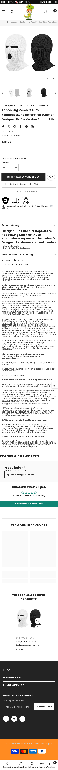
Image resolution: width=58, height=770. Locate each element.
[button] (47, 78)
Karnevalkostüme (25, 638)
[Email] (32, 126)
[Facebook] (3, 126)
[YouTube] (14, 719)
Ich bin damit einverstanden (19, 184)
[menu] (3, 12)
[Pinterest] (14, 126)
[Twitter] (8, 126)
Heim (4, 22)
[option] (29, 53)
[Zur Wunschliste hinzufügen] (51, 177)
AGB (36, 184)
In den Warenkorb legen (23, 176)
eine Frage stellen (22, 474)
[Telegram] (26, 126)
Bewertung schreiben (29, 503)
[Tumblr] (20, 126)
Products (13, 22)
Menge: (5, 162)
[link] (15, 576)
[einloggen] (45, 11)
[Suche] (12, 12)
